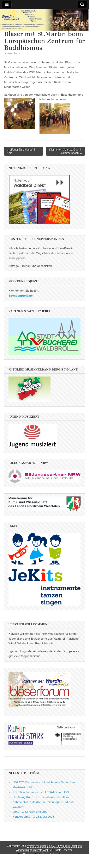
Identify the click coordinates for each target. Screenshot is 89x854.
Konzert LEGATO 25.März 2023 (33, 816)
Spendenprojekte (20, 295)
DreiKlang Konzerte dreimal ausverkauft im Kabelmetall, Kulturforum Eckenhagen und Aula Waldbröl (43, 801)
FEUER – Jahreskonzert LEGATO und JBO (41, 792)
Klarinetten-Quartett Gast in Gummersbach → (65, 151)
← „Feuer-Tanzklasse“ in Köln (21, 151)
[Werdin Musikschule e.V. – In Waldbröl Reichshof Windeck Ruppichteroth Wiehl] (44, 20)
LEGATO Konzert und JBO (30, 811)
